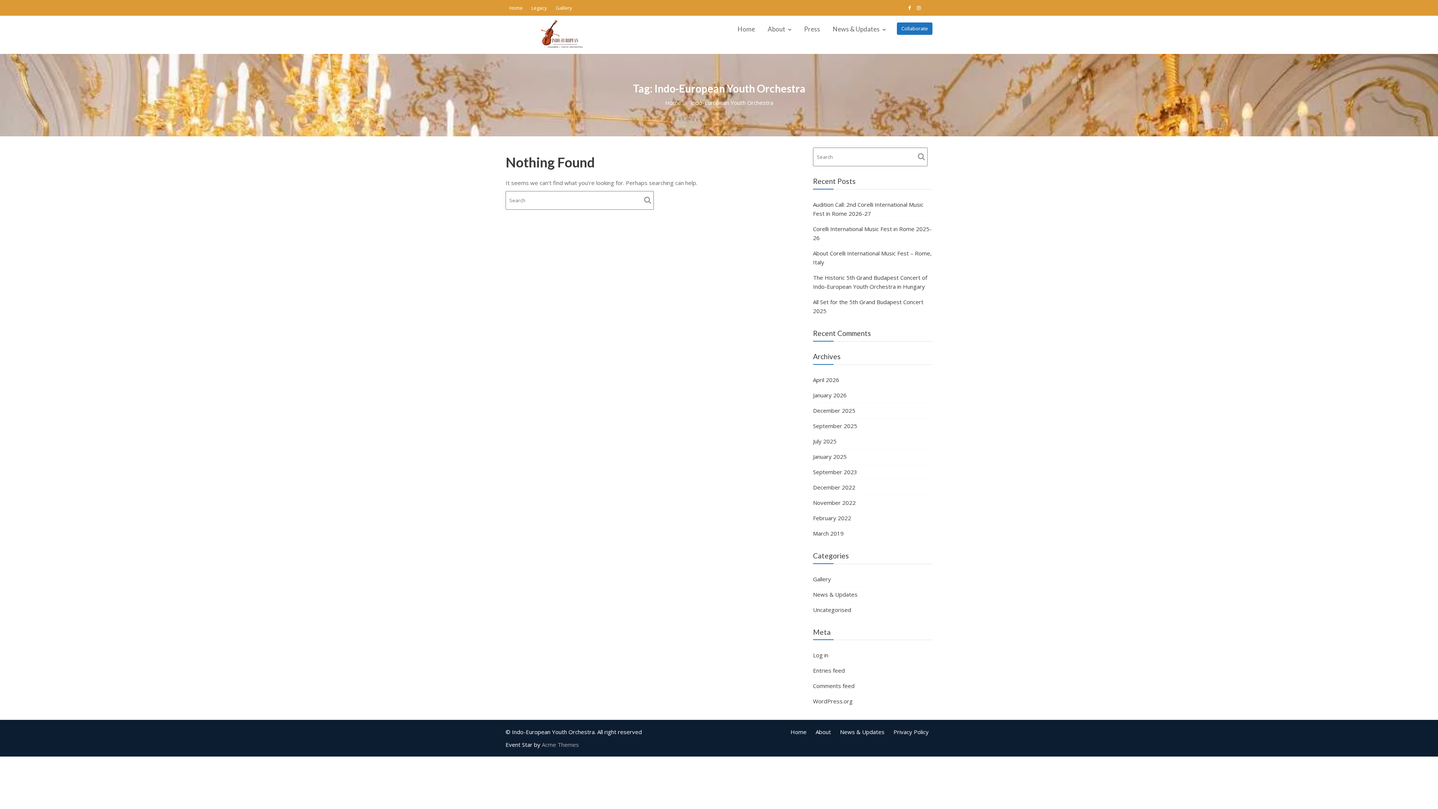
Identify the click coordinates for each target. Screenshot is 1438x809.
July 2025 (825, 441)
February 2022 (832, 518)
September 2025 (835, 426)
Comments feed (834, 686)
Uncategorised (832, 609)
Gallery (564, 7)
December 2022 (834, 487)
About (776, 29)
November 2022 (834, 502)
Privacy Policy (911, 732)
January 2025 (830, 456)
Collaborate (914, 28)
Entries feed (829, 670)
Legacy (539, 7)
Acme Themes (560, 744)
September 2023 (835, 472)
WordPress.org (833, 701)
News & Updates (856, 29)
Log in (820, 655)
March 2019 (828, 533)
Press (812, 29)
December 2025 (834, 410)
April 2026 (826, 380)
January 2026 (830, 395)
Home (516, 7)
